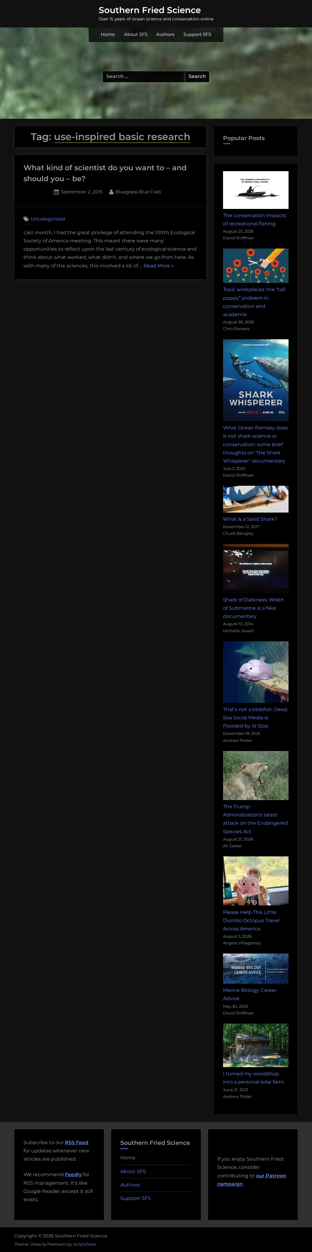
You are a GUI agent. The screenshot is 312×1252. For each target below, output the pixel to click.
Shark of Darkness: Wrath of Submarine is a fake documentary (253, 608)
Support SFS (197, 34)
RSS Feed (76, 1142)
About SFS (135, 34)
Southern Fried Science (150, 10)
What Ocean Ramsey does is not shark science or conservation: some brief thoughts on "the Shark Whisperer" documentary (255, 444)
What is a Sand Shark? (250, 519)
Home (108, 34)
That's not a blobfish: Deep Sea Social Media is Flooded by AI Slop (255, 718)
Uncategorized (48, 219)
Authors (165, 34)
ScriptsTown (84, 1244)
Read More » (159, 266)
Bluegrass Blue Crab (138, 192)
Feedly (73, 1174)
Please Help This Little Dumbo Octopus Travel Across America (251, 920)
